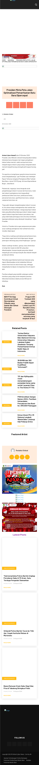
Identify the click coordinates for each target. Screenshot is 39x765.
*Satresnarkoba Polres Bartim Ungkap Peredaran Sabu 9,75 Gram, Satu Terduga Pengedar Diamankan (19, 578)
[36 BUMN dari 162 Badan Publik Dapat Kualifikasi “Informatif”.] (9, 365)
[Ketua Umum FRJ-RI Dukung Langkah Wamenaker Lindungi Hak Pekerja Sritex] (9, 420)
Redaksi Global (8, 114)
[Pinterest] (23, 105)
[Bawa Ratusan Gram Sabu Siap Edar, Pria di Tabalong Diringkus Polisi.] (19, 665)
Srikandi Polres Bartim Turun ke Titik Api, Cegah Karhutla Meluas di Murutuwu (19, 633)
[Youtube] (27, 457)
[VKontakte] (30, 744)
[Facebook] (9, 105)
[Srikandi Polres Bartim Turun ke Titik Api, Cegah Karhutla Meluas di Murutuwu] (19, 610)
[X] (16, 105)
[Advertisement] (19, 29)
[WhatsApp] (30, 105)
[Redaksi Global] (13, 450)
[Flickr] (19, 744)
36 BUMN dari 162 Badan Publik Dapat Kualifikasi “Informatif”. (26, 363)
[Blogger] (9, 744)
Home (4, 60)
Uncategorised (9, 568)
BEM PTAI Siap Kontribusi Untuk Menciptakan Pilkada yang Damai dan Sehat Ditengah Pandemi (11, 303)
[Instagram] (17, 457)
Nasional (11, 60)
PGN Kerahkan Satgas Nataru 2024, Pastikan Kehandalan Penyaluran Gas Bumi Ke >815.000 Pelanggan (27, 401)
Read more (21, 355)
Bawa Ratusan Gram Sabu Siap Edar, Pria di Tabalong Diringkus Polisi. (19, 687)
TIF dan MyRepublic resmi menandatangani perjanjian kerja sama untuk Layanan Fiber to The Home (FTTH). (26, 382)
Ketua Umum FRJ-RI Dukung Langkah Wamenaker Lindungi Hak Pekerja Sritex (26, 418)
